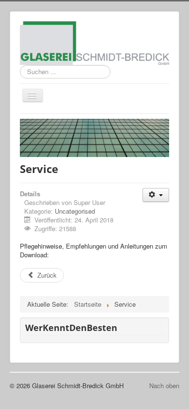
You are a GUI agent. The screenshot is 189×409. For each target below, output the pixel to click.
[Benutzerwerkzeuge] (155, 195)
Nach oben (164, 385)
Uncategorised (75, 211)
